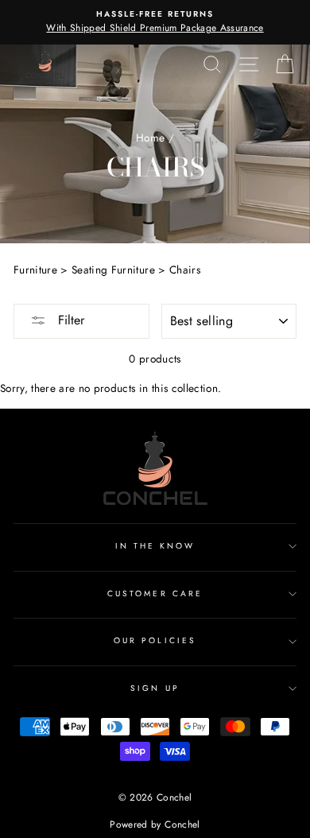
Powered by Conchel (155, 824)
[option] (155, 22)
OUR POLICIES (155, 640)
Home (150, 137)
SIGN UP (154, 688)
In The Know (155, 546)
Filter (69, 320)
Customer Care (155, 593)
